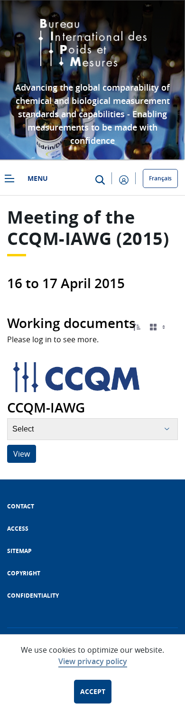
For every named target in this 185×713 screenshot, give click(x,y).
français (160, 178)
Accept (92, 691)
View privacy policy (92, 661)
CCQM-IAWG (59, 238)
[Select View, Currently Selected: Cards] (158, 327)
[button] (136, 327)
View (21, 454)
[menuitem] (20, 506)
